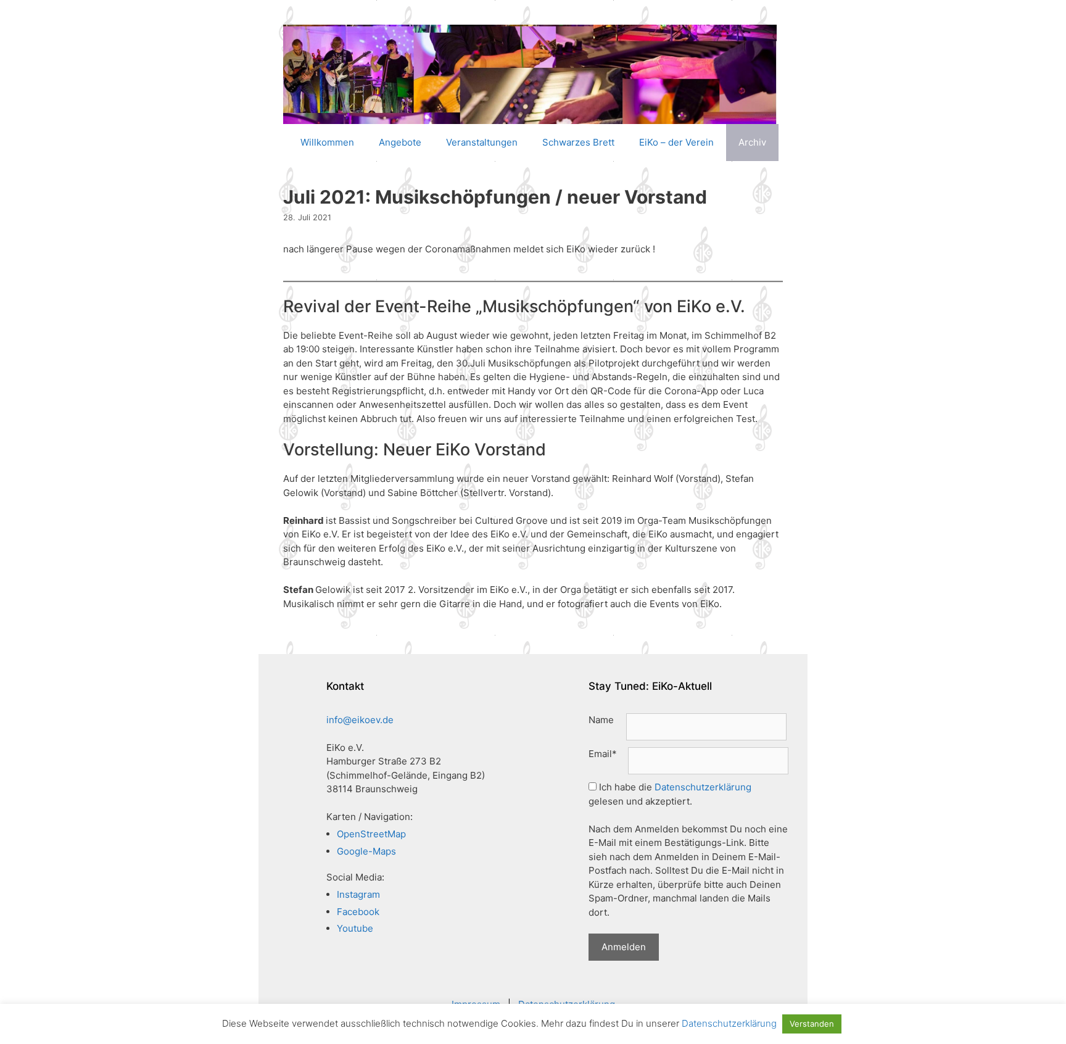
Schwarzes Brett (578, 142)
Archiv (752, 142)
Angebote (400, 142)
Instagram (358, 894)
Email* (603, 754)
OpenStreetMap (371, 834)
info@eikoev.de (360, 720)
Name (601, 720)
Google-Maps (366, 851)
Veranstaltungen (482, 142)
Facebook (358, 912)
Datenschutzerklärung (703, 787)
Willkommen (327, 142)
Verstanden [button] (812, 1024)
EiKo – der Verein (676, 142)
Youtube (355, 928)
